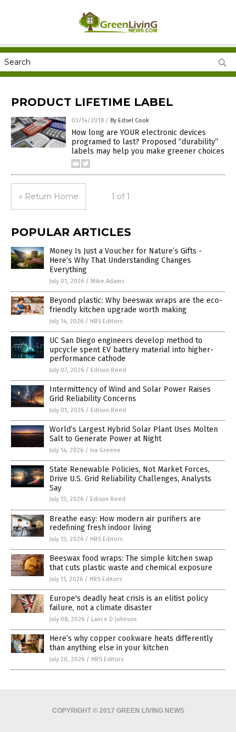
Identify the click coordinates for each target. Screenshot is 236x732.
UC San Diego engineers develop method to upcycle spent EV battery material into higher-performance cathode (131, 350)
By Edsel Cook (129, 120)
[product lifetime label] (118, 36)
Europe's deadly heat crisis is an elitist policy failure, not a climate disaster (128, 603)
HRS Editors (106, 321)
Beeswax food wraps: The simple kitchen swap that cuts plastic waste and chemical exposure (131, 563)
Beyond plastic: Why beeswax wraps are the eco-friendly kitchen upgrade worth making (135, 305)
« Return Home (48, 196)
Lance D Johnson (114, 619)
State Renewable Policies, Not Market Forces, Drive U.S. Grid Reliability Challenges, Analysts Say (130, 479)
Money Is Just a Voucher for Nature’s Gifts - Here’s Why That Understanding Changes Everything (125, 260)
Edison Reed (108, 370)
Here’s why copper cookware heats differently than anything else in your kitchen (131, 643)
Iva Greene (105, 450)
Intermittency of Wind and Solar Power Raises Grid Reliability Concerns (130, 394)
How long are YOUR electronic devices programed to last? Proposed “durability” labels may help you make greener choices (147, 142)
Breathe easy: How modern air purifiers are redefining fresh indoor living (125, 523)
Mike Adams (107, 281)
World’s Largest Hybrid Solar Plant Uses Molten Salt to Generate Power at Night (133, 434)
